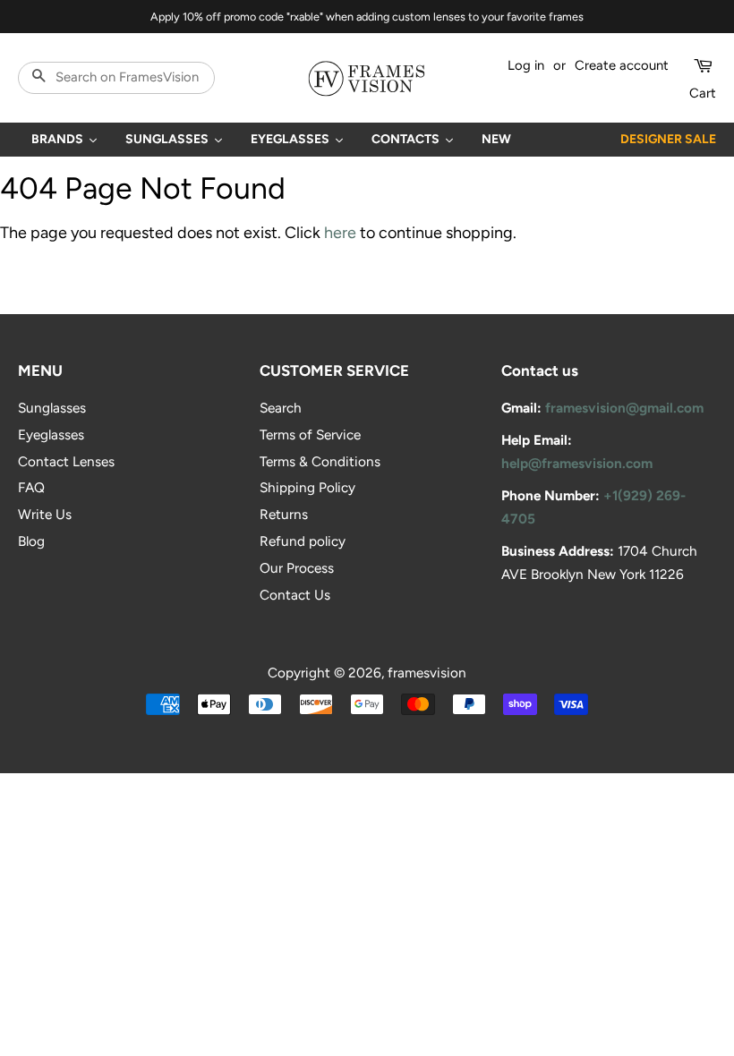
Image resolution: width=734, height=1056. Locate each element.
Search (281, 407)
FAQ (31, 487)
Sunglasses (52, 407)
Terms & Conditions (320, 461)
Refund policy (303, 540)
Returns (284, 514)
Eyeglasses (51, 434)
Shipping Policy (307, 487)
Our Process (297, 567)
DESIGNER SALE (668, 139)
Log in (526, 65)
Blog (31, 540)
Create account (622, 65)
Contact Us (295, 594)
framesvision (427, 672)
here (340, 233)
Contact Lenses (66, 461)
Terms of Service (310, 434)
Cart (702, 93)
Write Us (45, 514)
